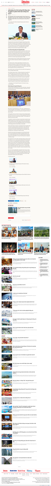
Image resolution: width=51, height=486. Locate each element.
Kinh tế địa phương (40, 5)
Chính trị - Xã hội (4, 5)
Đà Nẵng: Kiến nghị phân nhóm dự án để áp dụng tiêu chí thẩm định (39, 23)
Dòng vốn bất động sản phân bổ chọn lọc (39, 29)
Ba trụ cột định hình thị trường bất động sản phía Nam (44, 275)
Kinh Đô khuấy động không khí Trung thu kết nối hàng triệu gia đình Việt (24, 390)
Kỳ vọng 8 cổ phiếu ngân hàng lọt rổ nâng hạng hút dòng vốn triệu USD (24, 320)
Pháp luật (17, 5)
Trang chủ (9, 8)
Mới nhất (6, 2)
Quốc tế (27, 5)
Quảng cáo (44, 2)
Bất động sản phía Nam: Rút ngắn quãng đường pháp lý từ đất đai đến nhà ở (41, 254)
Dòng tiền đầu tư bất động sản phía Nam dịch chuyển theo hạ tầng (8, 238)
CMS (43, 485)
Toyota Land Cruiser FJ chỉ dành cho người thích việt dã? (24, 354)
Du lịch (37, 5)
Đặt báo (41, 2)
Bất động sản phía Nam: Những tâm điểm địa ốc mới (44, 264)
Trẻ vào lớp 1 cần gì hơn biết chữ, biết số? (20, 337)
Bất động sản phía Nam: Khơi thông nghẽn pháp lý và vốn (25, 254)
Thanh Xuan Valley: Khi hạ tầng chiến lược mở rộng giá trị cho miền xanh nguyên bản (41, 238)
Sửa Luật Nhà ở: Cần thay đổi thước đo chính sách (22, 457)
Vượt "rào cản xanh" (16, 276)
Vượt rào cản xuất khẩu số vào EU (19, 284)
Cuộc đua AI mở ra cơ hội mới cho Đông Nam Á (22, 397)
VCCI (7, 5)
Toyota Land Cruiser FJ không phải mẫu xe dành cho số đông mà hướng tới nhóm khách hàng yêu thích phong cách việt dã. (25, 357)
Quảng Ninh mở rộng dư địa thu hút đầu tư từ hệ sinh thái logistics (24, 373)
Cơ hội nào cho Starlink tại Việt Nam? (20, 293)
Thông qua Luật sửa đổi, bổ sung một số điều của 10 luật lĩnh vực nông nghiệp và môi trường (24, 260)
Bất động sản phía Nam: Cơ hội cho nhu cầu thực (44, 267)
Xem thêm (19, 466)
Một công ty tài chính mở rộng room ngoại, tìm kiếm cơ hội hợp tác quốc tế (24, 424)
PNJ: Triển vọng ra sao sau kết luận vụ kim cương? (22, 363)
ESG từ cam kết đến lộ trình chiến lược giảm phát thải (23, 327)
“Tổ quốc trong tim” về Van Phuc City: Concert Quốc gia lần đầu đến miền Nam (8, 254)
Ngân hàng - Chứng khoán (32, 5)
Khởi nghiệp (20, 5)
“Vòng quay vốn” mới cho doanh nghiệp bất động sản (39, 11)
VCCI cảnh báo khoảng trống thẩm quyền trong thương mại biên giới (24, 268)
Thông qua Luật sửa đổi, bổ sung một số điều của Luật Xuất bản (25, 414)
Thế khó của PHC (38, 18)
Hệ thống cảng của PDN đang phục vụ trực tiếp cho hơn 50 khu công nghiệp (25, 433)
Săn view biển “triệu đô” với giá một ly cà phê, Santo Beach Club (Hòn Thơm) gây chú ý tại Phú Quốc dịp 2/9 (24, 407)
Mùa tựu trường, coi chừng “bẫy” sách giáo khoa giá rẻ (23, 380)
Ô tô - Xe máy (48, 5)
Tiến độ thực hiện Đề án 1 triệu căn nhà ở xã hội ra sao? (39, 15)
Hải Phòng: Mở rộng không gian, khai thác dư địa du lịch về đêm (24, 441)
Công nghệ (45, 5)
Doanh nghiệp (10, 5)
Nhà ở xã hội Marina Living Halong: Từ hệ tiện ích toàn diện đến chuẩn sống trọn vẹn (24, 347)
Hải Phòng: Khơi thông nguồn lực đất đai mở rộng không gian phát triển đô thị (39, 26)
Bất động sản (24, 5)
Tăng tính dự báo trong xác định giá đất (24, 208)
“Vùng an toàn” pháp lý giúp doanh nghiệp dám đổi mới (23, 301)
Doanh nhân (14, 5)
